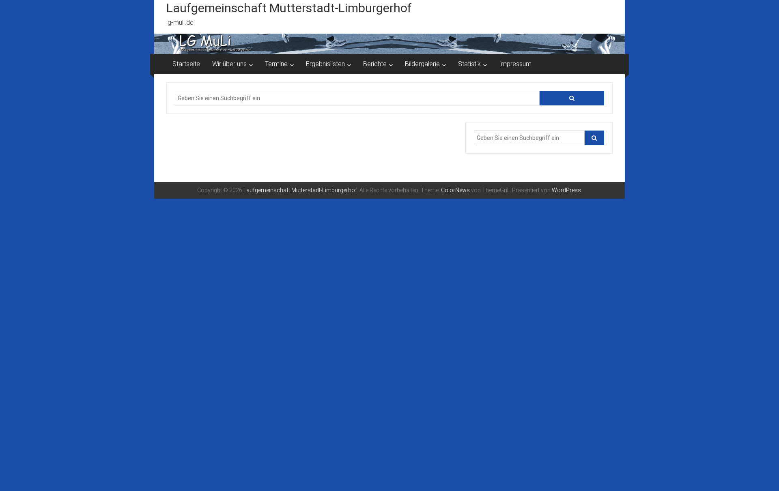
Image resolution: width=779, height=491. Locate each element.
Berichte (375, 64)
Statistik (469, 64)
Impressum (515, 64)
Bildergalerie (422, 64)
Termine (276, 64)
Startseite (186, 64)
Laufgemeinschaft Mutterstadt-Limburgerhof (289, 8)
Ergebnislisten (325, 64)
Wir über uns (229, 64)
